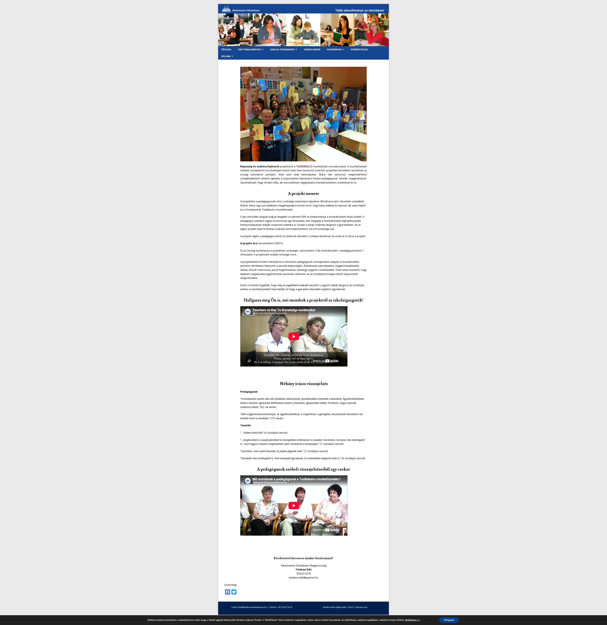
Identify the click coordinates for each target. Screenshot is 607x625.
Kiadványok (334, 49)
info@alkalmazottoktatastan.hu (252, 607)
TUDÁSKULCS (304, 166)
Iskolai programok (282, 49)
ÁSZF (350, 607)
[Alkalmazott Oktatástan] (303, 11)
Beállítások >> (412, 620)
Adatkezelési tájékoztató (334, 607)
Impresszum (361, 607)
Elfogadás (449, 620)
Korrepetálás (359, 49)
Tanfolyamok (312, 49)
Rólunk (226, 56)
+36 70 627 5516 (284, 607)
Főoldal (226, 49)
